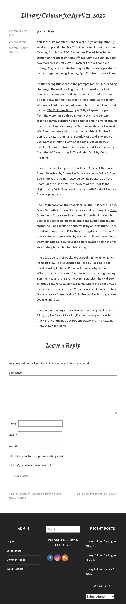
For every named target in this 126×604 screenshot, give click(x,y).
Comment (15, 372)
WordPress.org (15, 568)
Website (13, 446)
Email (13, 434)
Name (13, 423)
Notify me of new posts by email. (32, 465)
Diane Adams (19, 41)
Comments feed (16, 559)
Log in (10, 541)
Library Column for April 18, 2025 (96, 493)
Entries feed (14, 550)
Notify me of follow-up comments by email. (38, 456)
